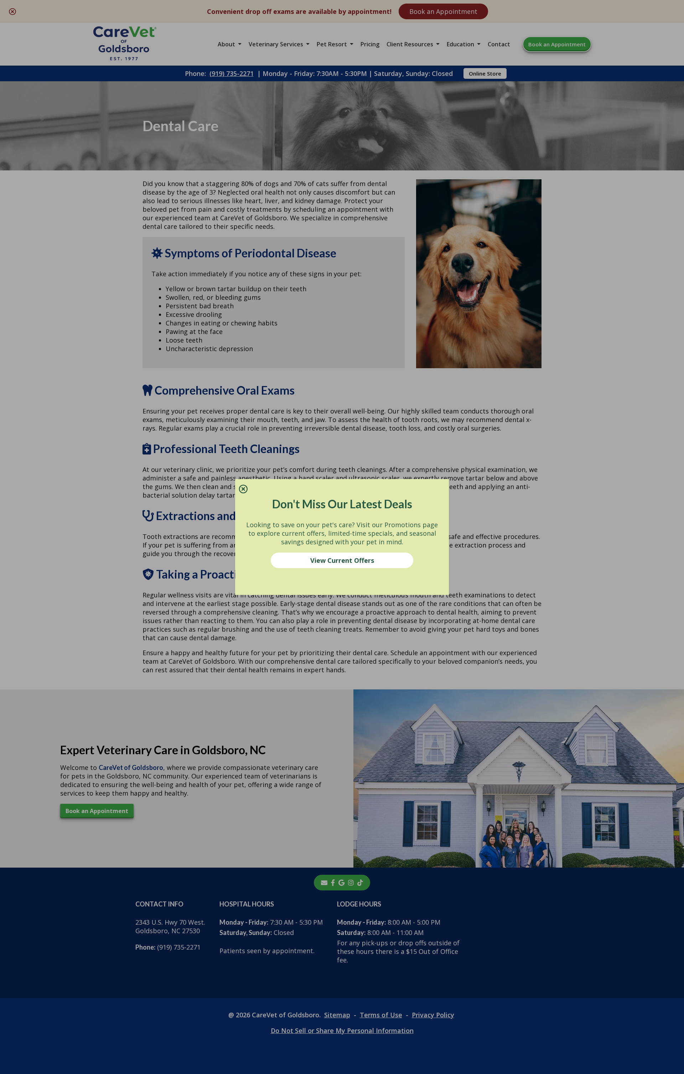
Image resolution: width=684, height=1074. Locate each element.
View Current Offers (342, 560)
